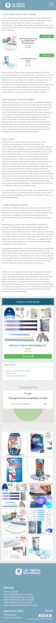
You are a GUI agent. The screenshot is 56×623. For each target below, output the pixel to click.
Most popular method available (19, 371)
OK (45, 404)
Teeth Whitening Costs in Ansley (19, 600)
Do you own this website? (21, 404)
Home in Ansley (11, 591)
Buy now (45, 36)
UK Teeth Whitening (45, 619)
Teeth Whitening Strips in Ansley (19, 597)
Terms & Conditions (13, 617)
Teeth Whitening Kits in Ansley (18, 594)
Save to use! (11, 373)
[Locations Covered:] (3, 4)
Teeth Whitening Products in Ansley (20, 605)
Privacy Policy (10, 615)
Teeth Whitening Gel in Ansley (18, 602)
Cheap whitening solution (16, 376)
